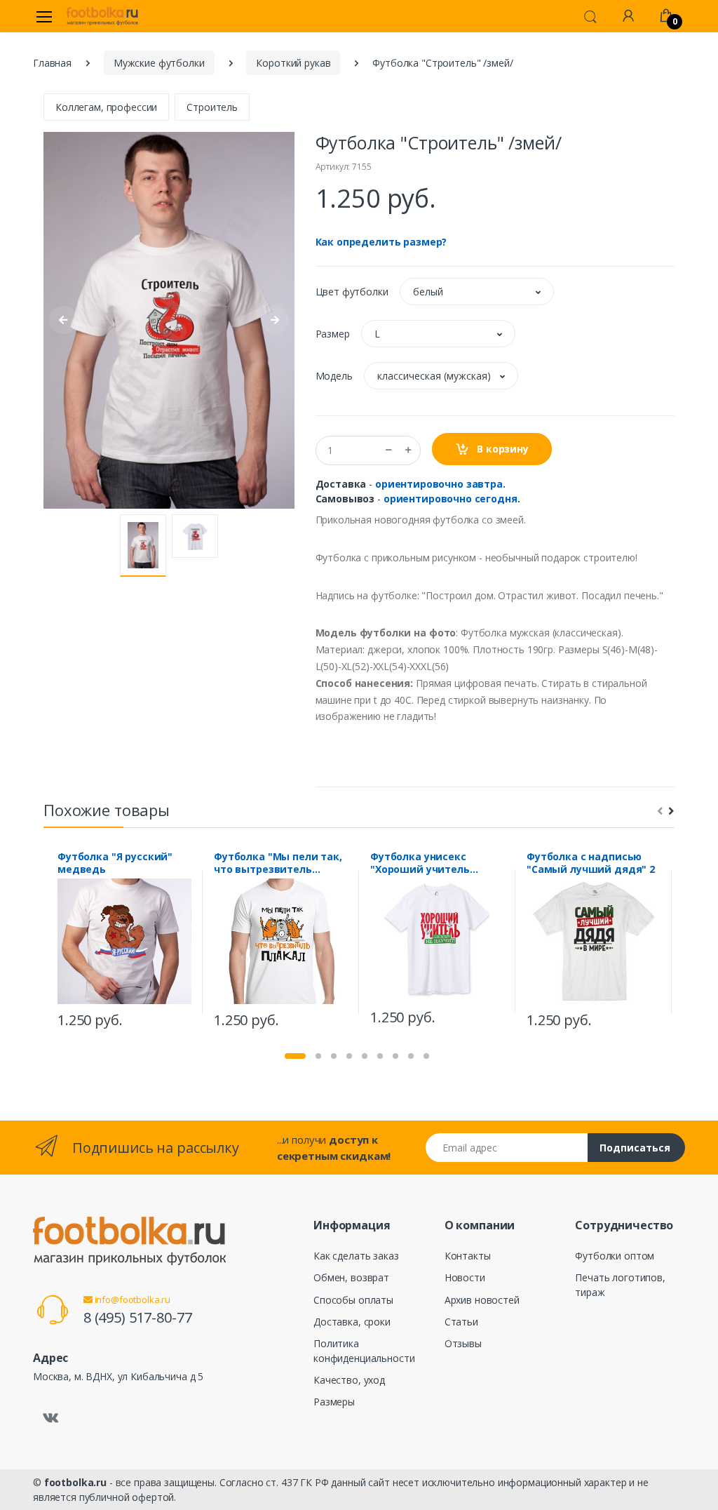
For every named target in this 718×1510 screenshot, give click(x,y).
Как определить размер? (381, 241)
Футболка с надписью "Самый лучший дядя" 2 (591, 863)
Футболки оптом (614, 1255)
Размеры (334, 1401)
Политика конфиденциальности (363, 1351)
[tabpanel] (124, 942)
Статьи (461, 1321)
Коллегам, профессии (106, 107)
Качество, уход (349, 1380)
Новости (465, 1277)
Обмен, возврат (351, 1277)
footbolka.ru (75, 1482)
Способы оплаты (353, 1300)
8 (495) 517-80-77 (137, 1317)
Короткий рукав (293, 62)
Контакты (468, 1255)
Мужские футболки (159, 62)
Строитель (212, 107)
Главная (52, 62)
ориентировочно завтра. (440, 483)
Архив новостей (482, 1300)
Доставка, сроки (352, 1321)
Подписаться (635, 1147)
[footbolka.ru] (102, 16)
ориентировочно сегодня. (452, 498)
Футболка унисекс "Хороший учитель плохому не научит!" (423, 863)
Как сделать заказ (356, 1255)
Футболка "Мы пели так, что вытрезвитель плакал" (278, 863)
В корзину (501, 448)
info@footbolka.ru (131, 1299)
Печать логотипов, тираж (620, 1285)
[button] (590, 15)
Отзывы (463, 1343)
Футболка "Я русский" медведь (114, 863)
